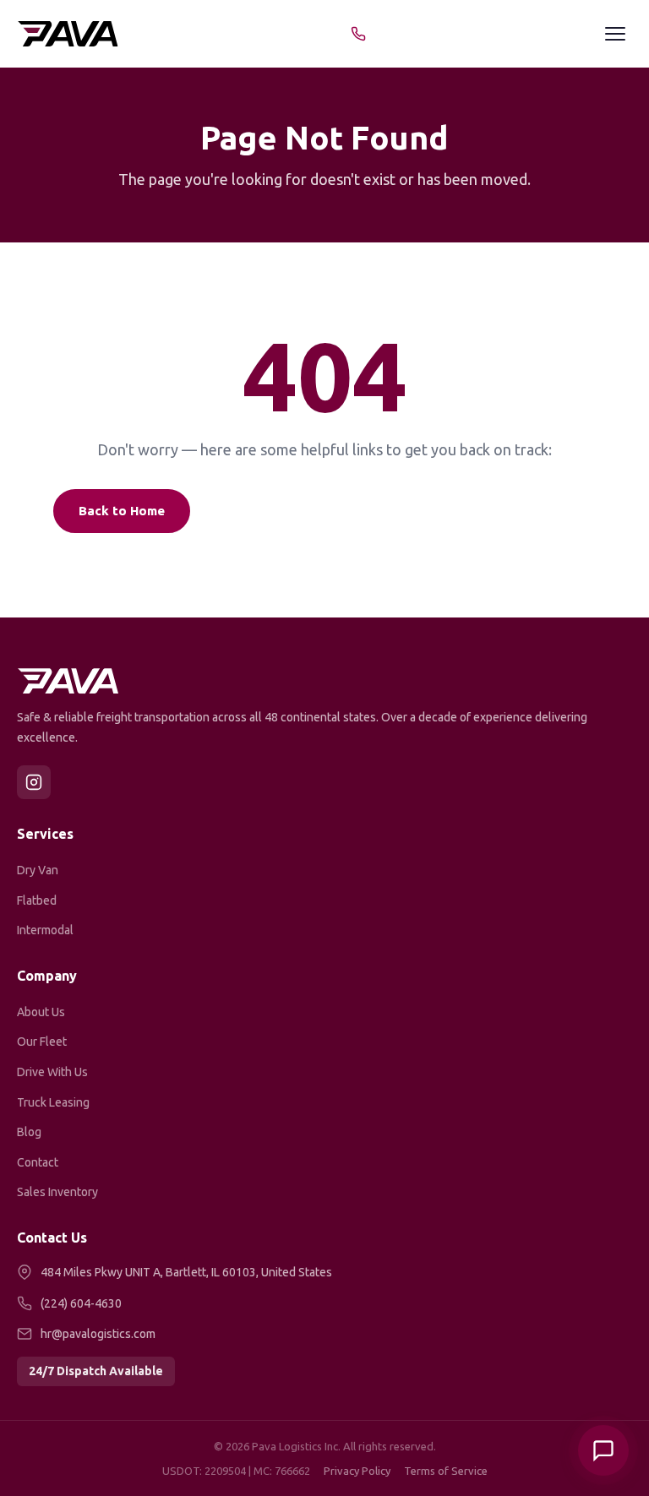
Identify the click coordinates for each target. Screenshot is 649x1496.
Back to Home (122, 510)
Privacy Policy (357, 1471)
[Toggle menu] (615, 33)
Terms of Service (446, 1471)
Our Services (264, 510)
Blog (29, 1132)
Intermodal (45, 930)
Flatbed (37, 900)
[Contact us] (603, 1450)
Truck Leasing (53, 1102)
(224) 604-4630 (81, 1303)
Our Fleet (42, 1041)
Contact (37, 1162)
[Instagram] (34, 782)
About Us (41, 1012)
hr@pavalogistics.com (98, 1334)
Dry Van (37, 870)
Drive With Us (52, 1072)
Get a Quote (402, 510)
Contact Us (536, 510)
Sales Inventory (57, 1192)
